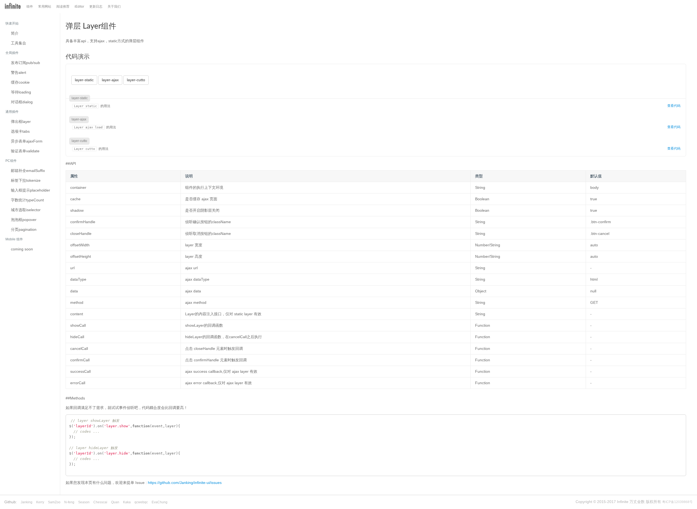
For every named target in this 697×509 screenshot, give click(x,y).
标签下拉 (26, 180)
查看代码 (673, 106)
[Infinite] (12, 6)
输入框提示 (30, 190)
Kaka (127, 502)
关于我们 (114, 6)
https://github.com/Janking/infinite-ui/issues (185, 482)
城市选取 (26, 210)
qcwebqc (141, 502)
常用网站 (44, 6)
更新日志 (95, 6)
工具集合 (18, 43)
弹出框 (21, 121)
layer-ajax (110, 80)
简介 (15, 33)
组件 (29, 6)
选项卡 (20, 131)
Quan (115, 502)
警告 (18, 72)
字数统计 (27, 200)
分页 (23, 229)
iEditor (79, 6)
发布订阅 (25, 62)
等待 (21, 92)
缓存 (20, 82)
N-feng (69, 502)
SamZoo (54, 502)
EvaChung (159, 502)
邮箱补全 (28, 170)
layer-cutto (136, 80)
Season (84, 502)
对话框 (22, 102)
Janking (26, 502)
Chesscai (100, 502)
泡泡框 (23, 219)
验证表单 (25, 151)
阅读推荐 (62, 6)
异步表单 (26, 141)
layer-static (84, 80)
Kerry (40, 502)
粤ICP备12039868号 (677, 502)
